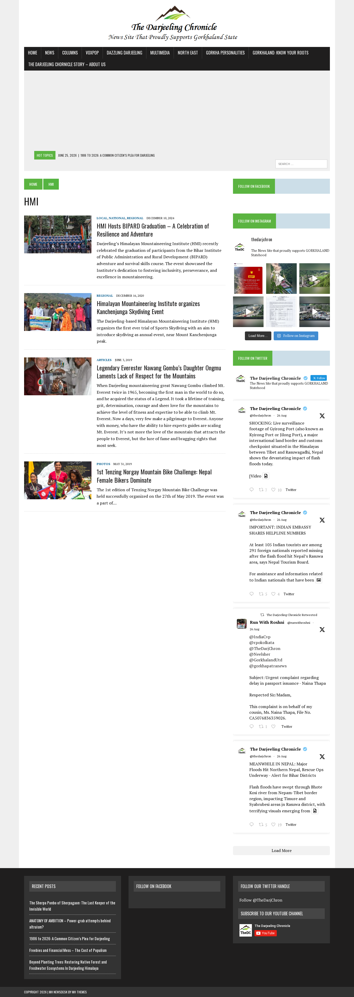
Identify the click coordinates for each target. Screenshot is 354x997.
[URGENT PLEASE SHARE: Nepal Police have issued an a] (248, 278)
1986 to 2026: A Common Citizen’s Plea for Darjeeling (69, 938)
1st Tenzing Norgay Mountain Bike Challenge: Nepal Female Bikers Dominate (154, 475)
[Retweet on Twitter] (262, 615)
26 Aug (281, 415)
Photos (103, 464)
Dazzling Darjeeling (124, 53)
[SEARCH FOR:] (301, 163)
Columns (70, 53)
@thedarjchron (260, 415)
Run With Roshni (267, 622)
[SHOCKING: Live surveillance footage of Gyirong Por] (314, 311)
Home (32, 53)
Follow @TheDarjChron (260, 900)
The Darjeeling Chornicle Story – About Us (66, 64)
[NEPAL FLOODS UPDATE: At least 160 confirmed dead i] (314, 278)
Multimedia (160, 53)
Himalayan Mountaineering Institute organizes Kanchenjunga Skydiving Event (148, 307)
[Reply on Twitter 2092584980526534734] (253, 594)
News (49, 53)
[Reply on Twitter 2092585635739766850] (253, 490)
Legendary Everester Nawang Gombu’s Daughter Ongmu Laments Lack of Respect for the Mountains (159, 371)
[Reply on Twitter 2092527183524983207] (253, 825)
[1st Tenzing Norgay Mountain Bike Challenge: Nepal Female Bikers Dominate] (57, 496)
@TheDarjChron (264, 648)
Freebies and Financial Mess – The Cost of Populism (68, 950)
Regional (135, 218)
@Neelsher (259, 654)
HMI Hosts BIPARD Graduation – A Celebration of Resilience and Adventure (153, 229)
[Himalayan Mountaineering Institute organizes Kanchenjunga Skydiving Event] (57, 327)
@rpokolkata (261, 642)
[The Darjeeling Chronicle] (177, 23)
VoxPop (92, 53)
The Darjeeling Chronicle (275, 408)
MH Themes (79, 992)
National (117, 218)
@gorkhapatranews (268, 666)
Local (102, 218)
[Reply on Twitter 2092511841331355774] (253, 727)
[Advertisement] (177, 112)
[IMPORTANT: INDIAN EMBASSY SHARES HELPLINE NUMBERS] (281, 311)
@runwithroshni (298, 623)
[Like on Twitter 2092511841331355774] (275, 727)
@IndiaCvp (260, 637)
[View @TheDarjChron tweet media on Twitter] (266, 476)
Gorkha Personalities (225, 53)
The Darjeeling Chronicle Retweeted (291, 615)
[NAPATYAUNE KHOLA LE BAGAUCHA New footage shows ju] (281, 278)
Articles (104, 360)
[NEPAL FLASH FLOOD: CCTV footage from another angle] (248, 311)
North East (188, 53)
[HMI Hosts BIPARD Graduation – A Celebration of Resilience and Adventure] (57, 250)
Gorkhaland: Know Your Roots (280, 53)
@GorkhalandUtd (265, 660)
